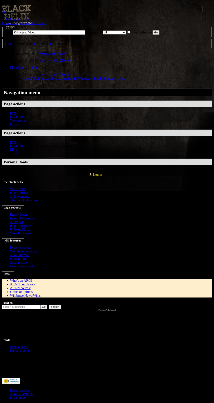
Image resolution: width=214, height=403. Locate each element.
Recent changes (20, 247)
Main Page (17, 67)
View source (18, 120)
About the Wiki (20, 255)
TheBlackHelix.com (23, 200)
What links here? (21, 233)
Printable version (21, 350)
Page (13, 113)
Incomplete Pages (21, 218)
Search (8, 302)
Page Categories (20, 226)
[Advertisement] (107, 325)
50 (48, 60)
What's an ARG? (21, 280)
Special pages (19, 262)
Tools (13, 153)
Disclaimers (17, 397)
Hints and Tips (19, 193)
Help (5, 12)
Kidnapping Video (18, 19)
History (15, 124)
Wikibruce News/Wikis (25, 295)
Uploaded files (19, 229)
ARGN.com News (22, 284)
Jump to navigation (14, 23)
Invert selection (142, 32)
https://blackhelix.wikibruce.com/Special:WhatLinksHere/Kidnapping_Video (74, 78)
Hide (8, 44)
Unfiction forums (21, 292)
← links (32, 67)
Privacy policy (19, 390)
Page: (8, 32)
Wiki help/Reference (23, 251)
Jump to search (36, 23)
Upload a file (18, 259)
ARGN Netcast (20, 288)
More (13, 149)
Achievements (19, 196)
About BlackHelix (22, 394)
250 (62, 60)
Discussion (17, 116)
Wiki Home (17, 189)
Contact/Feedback (22, 266)
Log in (97, 174)
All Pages (16, 222)
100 (54, 60)
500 (69, 60)
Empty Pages (18, 214)
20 (43, 60)
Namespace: (94, 32)
